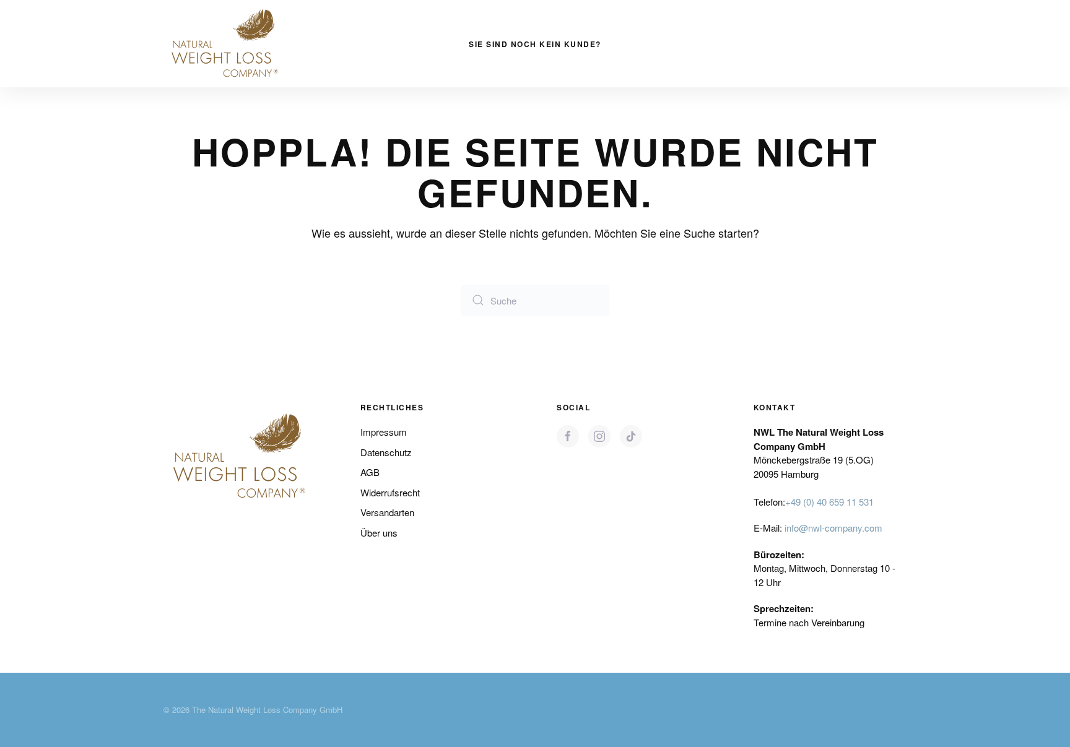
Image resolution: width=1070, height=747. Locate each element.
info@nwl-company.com (833, 527)
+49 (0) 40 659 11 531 (829, 501)
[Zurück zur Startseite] (225, 43)
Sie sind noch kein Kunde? (535, 44)
